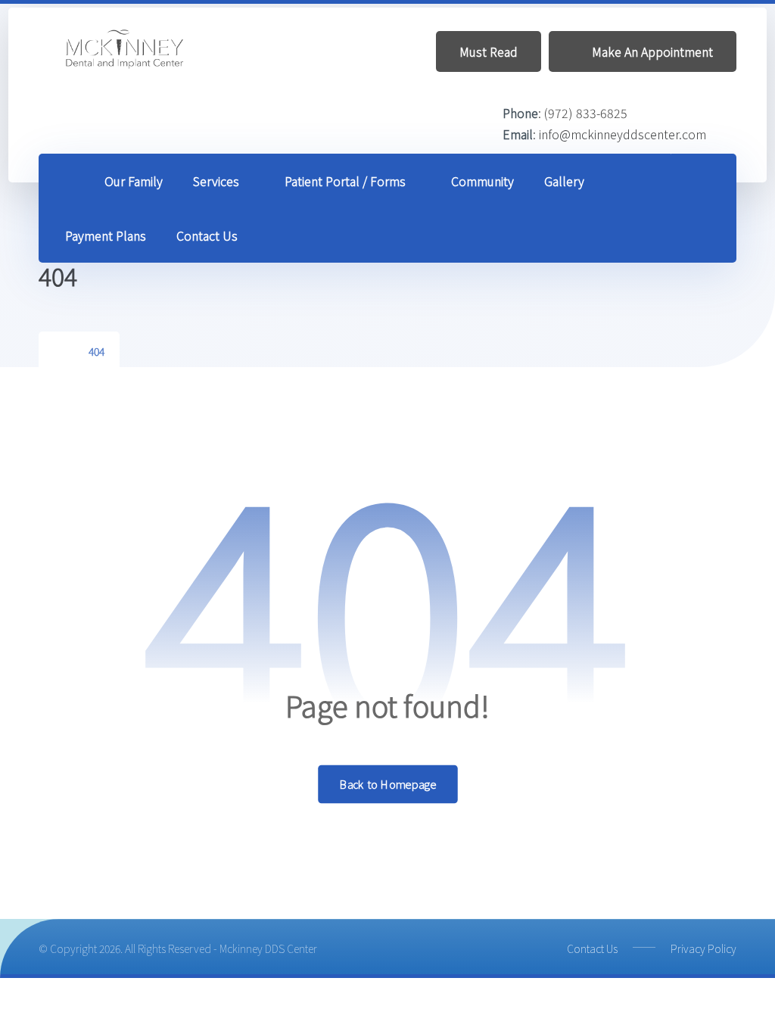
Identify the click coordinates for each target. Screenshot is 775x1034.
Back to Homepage (388, 784)
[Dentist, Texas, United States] (125, 49)
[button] (703, 181)
